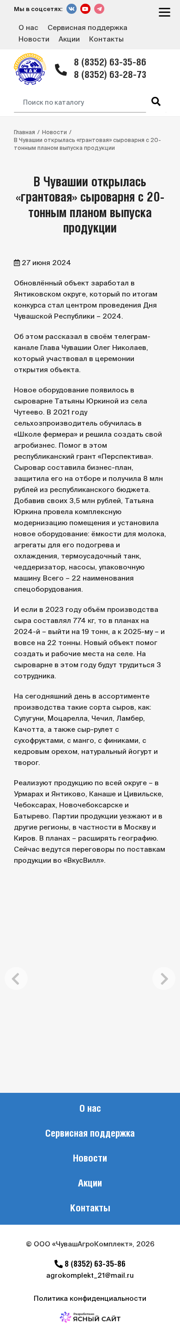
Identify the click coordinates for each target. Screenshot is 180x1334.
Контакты (106, 39)
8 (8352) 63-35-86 (110, 63)
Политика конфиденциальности (90, 1298)
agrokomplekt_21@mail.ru (90, 1275)
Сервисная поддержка (87, 27)
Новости (33, 39)
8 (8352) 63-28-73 (110, 75)
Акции (69, 39)
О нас (28, 27)
